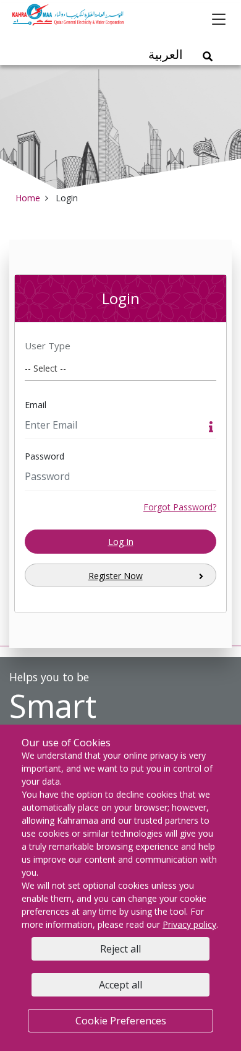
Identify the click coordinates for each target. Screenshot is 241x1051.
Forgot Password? (179, 507)
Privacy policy (189, 924)
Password (44, 456)
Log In (120, 541)
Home (27, 198)
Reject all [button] (120, 949)
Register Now (115, 576)
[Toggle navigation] (219, 19)
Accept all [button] (120, 985)
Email (35, 405)
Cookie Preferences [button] (120, 1020)
